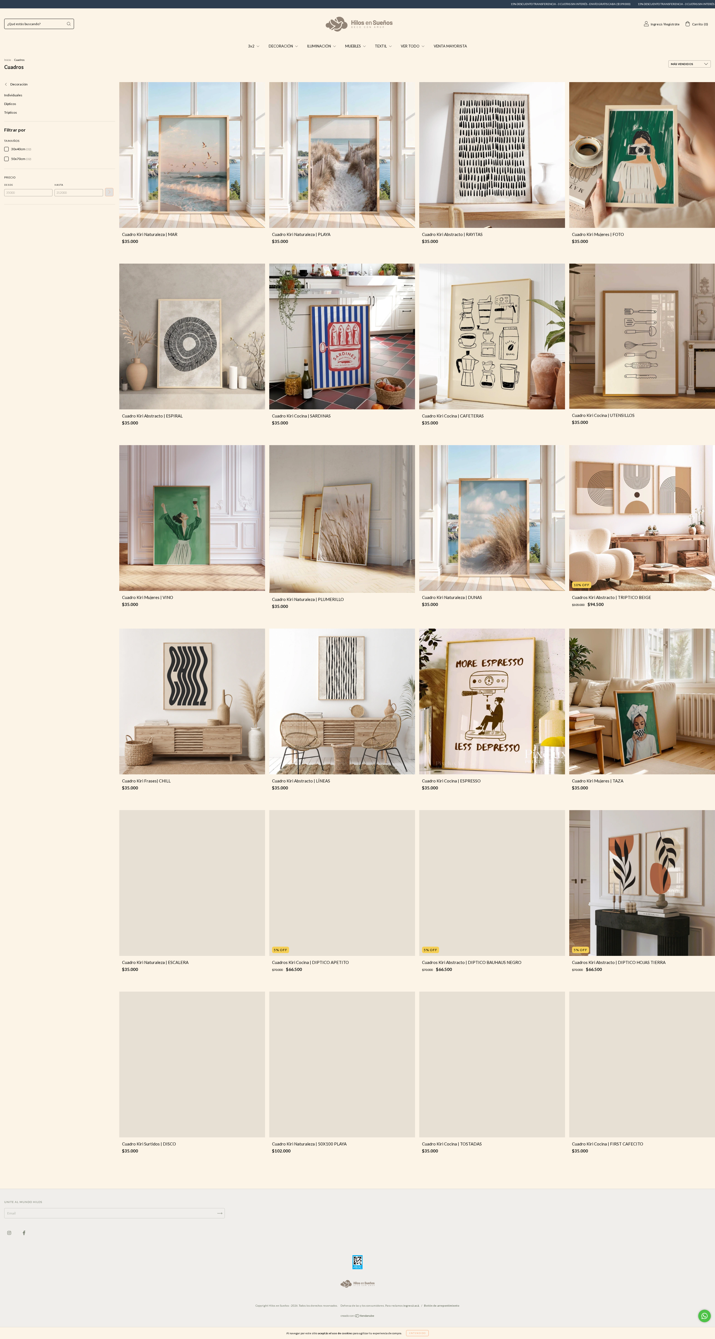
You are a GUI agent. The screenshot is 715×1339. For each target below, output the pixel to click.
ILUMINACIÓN (319, 46)
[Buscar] (68, 23)
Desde (8, 184)
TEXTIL (381, 46)
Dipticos (10, 104)
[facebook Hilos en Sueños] (24, 1233)
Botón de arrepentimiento (441, 1305)
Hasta (58, 184)
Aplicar (109, 192)
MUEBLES (353, 46)
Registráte (672, 24)
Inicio (7, 59)
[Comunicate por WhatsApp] (704, 1316)
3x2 (251, 46)
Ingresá (656, 24)
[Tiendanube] (357, 1316)
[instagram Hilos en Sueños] (9, 1233)
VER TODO (410, 46)
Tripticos (10, 112)
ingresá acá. (411, 1305)
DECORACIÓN (281, 46)
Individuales (13, 95)
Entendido (417, 1333)
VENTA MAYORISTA (450, 46)
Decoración (19, 84)
